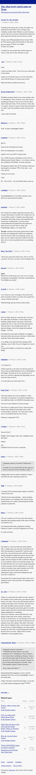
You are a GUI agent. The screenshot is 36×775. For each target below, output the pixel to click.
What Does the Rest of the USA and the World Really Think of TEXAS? (10, 726)
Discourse (12, 770)
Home (3, 762)
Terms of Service (6, 765)
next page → (5, 692)
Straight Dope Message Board (10, 2)
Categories (10, 762)
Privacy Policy (17, 765)
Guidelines (18, 762)
